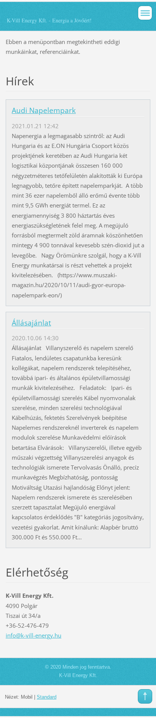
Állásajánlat (31, 323)
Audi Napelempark (44, 110)
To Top (145, 696)
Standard (46, 697)
